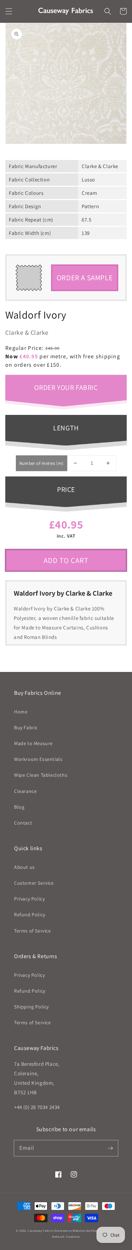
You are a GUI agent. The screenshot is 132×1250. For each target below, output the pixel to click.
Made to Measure (33, 743)
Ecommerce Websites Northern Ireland (83, 1230)
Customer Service (34, 883)
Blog (19, 807)
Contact (23, 823)
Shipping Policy (31, 1007)
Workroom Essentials (38, 759)
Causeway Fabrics (41, 1230)
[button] (9, 11)
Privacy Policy (29, 899)
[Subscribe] (110, 1148)
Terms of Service (32, 931)
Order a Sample (85, 277)
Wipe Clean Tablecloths (40, 775)
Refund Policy (29, 914)
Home (20, 712)
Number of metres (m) (41, 463)
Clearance (25, 791)
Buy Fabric (26, 727)
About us (24, 867)
